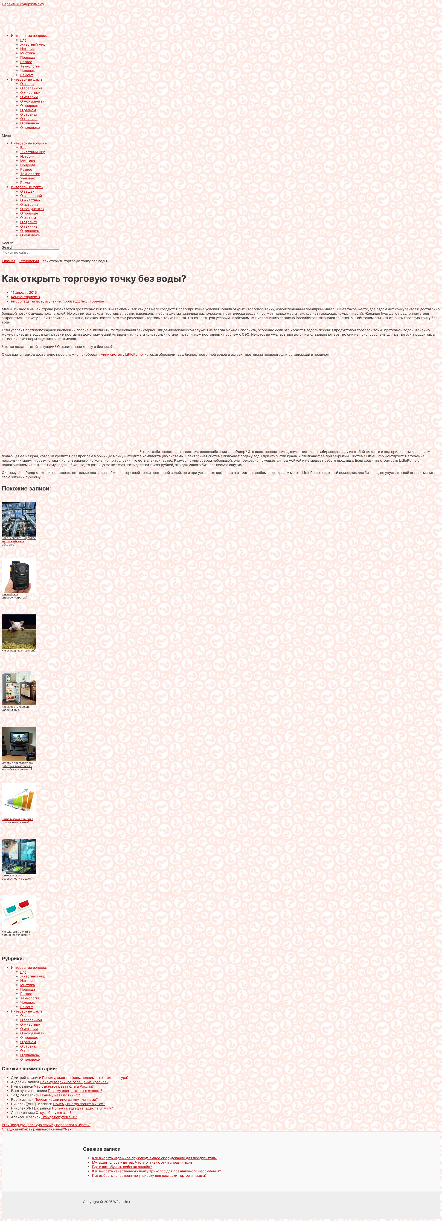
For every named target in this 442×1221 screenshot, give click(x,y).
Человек (27, 70)
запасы (37, 301)
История (27, 49)
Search (7, 243)
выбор (16, 301)
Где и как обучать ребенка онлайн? (122, 1167)
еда (26, 301)
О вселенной (31, 88)
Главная (8, 261)
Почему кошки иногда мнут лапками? (66, 1099)
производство (74, 301)
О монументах (32, 101)
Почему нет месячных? (60, 1095)
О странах (28, 114)
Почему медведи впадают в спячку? (82, 1108)
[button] (221, 135)
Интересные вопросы (29, 35)
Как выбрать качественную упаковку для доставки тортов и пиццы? (149, 1175)
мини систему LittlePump (122, 354)
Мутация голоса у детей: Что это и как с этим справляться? (142, 1162)
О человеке (30, 127)
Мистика (27, 53)
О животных (30, 92)
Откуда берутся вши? (53, 1112)
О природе (29, 105)
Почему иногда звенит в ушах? (79, 1104)
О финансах (30, 123)
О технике (29, 119)
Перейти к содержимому (23, 4)
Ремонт (26, 75)
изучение (53, 301)
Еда (23, 40)
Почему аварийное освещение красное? (74, 1082)
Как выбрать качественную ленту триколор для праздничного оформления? (156, 1171)
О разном (28, 110)
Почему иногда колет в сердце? (75, 1091)
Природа (27, 57)
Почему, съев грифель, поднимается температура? (85, 1077)
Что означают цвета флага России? (64, 1086)
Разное (26, 62)
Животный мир (32, 44)
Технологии (30, 66)
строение (96, 301)
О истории (29, 97)
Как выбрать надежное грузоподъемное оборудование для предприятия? (154, 1158)
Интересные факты (27, 79)
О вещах (27, 84)
